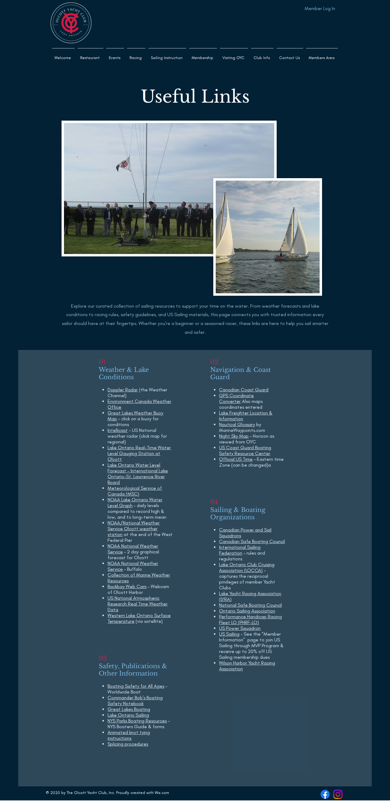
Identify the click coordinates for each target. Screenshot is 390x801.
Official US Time (236, 459)
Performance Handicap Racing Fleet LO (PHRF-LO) (250, 619)
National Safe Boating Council (250, 605)
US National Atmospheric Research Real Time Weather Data (138, 603)
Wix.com (162, 792)
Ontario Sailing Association (247, 611)
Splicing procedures (128, 744)
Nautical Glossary (237, 424)
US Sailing (229, 634)
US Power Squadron (240, 628)
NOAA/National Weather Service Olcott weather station (134, 528)
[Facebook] (325, 794)
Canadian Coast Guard (243, 390)
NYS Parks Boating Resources (137, 721)
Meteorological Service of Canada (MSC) (135, 491)
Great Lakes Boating (129, 709)
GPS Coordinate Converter (236, 398)
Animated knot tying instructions (129, 735)
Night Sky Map (234, 436)
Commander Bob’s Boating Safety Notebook (135, 700)
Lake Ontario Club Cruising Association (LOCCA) (247, 567)
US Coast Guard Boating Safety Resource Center (245, 450)
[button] (167, 55)
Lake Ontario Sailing (128, 715)
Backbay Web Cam (127, 586)
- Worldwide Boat (138, 689)
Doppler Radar (123, 390)
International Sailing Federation (240, 550)
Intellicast (118, 430)
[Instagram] (338, 794)
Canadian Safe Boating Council (252, 541)
